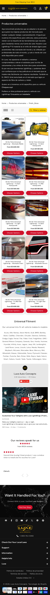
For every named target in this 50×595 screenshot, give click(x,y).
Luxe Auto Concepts (25, 373)
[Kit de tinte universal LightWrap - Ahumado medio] (13, 128)
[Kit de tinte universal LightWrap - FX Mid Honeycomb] (36, 168)
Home (4, 15)
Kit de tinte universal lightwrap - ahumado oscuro (36, 262)
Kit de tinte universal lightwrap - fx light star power (37, 301)
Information (7, 553)
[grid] (5, 110)
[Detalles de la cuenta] (40, 8)
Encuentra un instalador (20, 94)
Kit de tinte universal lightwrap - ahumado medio (13, 143)
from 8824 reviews (25, 446)
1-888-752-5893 (26, 536)
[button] (3, 8)
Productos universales (17, 15)
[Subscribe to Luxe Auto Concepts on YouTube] (26, 381)
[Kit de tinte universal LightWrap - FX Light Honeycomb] (13, 207)
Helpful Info (7, 558)
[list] (12, 110)
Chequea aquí (7, 87)
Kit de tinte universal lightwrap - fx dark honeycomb (36, 144)
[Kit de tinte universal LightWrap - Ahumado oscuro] (36, 247)
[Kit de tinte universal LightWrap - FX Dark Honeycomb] (36, 128)
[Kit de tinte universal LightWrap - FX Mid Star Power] (13, 285)
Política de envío (36, 574)
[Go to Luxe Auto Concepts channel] (25, 368)
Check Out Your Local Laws (14, 542)
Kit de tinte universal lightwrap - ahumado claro (13, 262)
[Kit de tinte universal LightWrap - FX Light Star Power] (36, 285)
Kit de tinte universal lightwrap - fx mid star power (13, 301)
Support (5, 547)
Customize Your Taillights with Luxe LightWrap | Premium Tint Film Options (25, 416)
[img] (25, 443)
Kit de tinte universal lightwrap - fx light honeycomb (13, 223)
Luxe (4, 564)
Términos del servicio (18, 574)
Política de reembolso (15, 571)
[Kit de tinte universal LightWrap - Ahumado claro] (13, 247)
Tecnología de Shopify (37, 584)
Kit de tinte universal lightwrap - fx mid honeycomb (36, 183)
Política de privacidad (34, 571)
